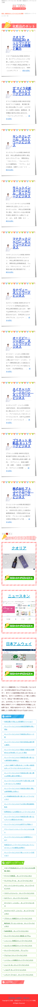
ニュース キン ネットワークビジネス (16, 965)
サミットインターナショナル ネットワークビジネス (22, 192)
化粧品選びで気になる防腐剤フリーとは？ (18, 722)
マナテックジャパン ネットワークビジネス (22, 243)
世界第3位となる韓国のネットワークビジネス (19, 812)
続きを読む (26, 70)
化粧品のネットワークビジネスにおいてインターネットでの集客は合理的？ (19, 846)
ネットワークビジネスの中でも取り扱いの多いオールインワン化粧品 (19, 782)
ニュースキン (19, 596)
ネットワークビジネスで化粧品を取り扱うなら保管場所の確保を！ (19, 759)
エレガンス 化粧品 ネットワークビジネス (18, 945)
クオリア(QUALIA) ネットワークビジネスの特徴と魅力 (22, 42)
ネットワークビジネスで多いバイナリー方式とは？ (19, 854)
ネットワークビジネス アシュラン (16, 950)
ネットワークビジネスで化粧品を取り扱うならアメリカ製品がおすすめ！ (19, 818)
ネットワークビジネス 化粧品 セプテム (17, 936)
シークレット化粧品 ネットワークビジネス (18, 960)
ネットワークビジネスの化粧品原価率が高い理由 (19, 728)
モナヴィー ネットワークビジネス (22, 292)
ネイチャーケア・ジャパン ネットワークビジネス (23, 393)
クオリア (19, 548)
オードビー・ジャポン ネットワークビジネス (22, 342)
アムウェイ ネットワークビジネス (15, 955)
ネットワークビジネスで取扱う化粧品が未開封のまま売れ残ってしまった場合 (19, 751)
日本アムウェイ (19, 644)
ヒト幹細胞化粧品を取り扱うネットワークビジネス (19, 798)
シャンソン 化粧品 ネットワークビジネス (18, 941)
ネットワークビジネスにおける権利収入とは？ (18, 838)
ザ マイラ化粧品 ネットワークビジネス (22, 91)
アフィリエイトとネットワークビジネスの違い (19, 831)
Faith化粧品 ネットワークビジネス (16, 931)
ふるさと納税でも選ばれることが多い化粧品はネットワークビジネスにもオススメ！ (19, 766)
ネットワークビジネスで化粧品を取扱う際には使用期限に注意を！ (19, 790)
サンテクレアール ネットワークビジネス (22, 141)
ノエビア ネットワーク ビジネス (15, 970)
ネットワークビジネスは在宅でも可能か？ (18, 824)
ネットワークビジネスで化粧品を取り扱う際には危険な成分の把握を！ (19, 774)
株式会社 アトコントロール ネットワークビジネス (23, 493)
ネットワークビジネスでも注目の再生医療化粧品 (19, 805)
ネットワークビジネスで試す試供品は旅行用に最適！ (19, 743)
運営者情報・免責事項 (15, 998)
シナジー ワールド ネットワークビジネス (18, 975)
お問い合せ (26, 998)
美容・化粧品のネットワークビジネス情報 (12, 13)
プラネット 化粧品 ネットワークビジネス (22, 443)
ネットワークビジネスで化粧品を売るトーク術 (19, 735)
